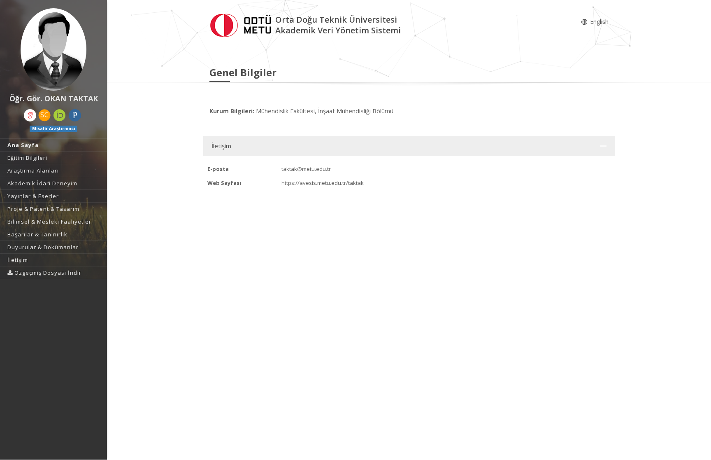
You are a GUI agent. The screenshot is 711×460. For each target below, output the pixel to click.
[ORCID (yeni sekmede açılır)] (60, 115)
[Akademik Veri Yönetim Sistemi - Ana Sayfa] (242, 24)
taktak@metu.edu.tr (306, 169)
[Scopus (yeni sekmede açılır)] (44, 115)
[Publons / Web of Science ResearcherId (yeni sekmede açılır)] (75, 115)
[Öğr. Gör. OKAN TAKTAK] (53, 49)
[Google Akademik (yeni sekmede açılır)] (30, 115)
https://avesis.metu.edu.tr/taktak (322, 183)
